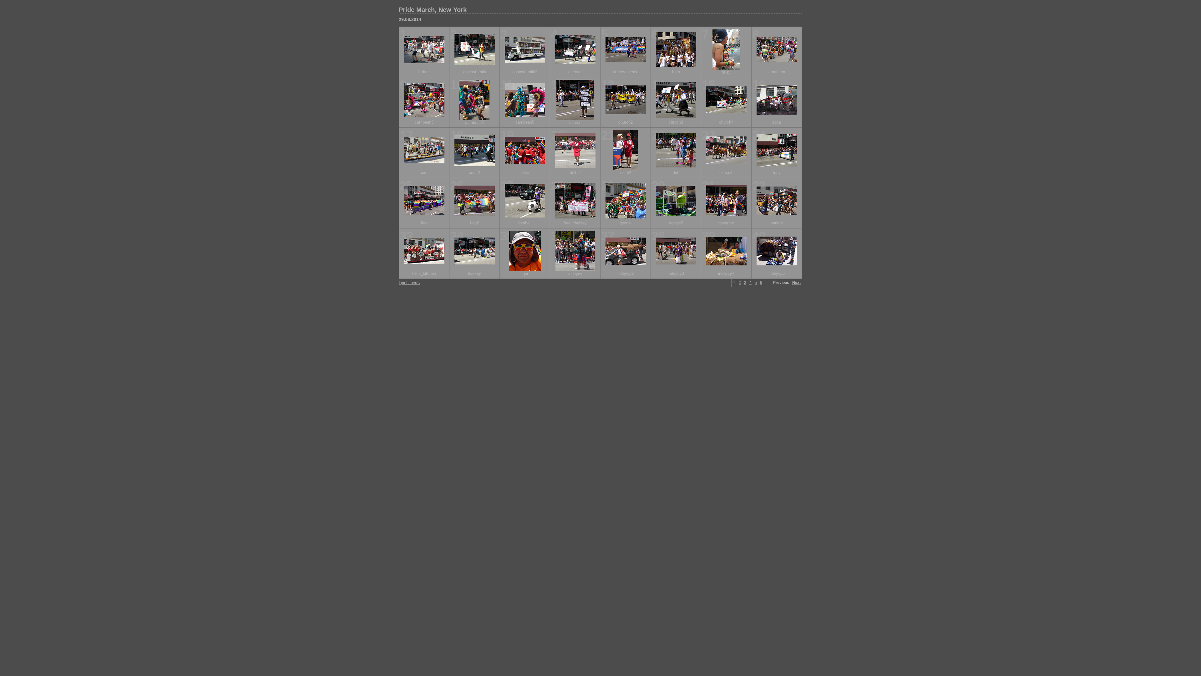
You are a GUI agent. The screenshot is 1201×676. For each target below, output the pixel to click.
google (625, 223)
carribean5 (524, 122)
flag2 (474, 223)
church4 (726, 122)
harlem (777, 223)
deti (676, 172)
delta (524, 172)
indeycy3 (676, 273)
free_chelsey (575, 223)
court (424, 172)
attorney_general (626, 71)
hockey (474, 273)
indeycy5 (776, 273)
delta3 (625, 173)
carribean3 (424, 122)
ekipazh (726, 172)
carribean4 (474, 122)
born (676, 71)
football (524, 223)
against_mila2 (524, 71)
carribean (776, 71)
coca (776, 122)
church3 (676, 122)
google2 (676, 223)
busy (726, 72)
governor (726, 223)
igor (525, 273)
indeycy (575, 273)
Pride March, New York (433, 9)
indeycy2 (625, 273)
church (575, 122)
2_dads (424, 71)
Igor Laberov (409, 283)
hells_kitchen (424, 273)
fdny (777, 172)
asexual (575, 71)
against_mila (474, 71)
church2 (625, 122)
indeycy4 (726, 273)
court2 (474, 172)
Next (796, 282)
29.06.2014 (410, 19)
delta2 (575, 172)
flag (424, 223)
